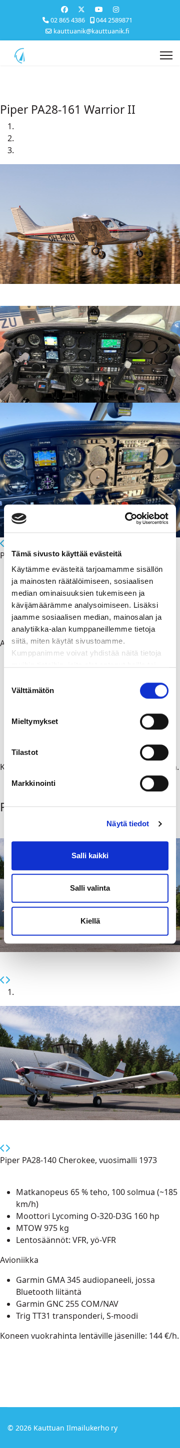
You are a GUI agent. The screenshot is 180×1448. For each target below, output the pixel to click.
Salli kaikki (90, 855)
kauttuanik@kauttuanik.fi (92, 31)
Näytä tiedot (127, 823)
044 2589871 (114, 20)
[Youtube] (99, 9)
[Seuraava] (7, 979)
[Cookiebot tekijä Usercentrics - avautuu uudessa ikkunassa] (127, 518)
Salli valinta (90, 888)
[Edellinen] (2, 543)
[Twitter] (81, 9)
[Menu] (166, 55)
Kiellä (90, 921)
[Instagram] (116, 9)
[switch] (154, 721)
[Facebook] (64, 9)
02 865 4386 (67, 20)
